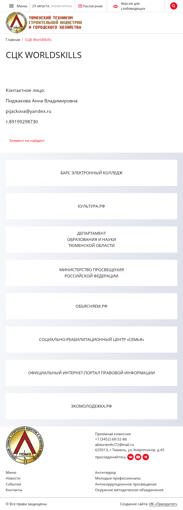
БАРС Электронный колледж (91, 172)
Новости (13, 478)
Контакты (14, 489)
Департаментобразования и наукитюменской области (91, 239)
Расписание (93, 6)
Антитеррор (105, 472)
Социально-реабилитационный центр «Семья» (91, 339)
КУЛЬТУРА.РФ (91, 206)
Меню (11, 472)
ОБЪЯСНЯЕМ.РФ (91, 306)
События (13, 484)
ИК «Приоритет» (163, 503)
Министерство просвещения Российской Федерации (91, 273)
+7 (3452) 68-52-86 (111, 439)
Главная (13, 39)
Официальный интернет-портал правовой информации (91, 372)
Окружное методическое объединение (129, 489)
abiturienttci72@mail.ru (114, 444)
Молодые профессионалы (118, 478)
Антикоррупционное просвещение (126, 484)
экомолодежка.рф (91, 406)
